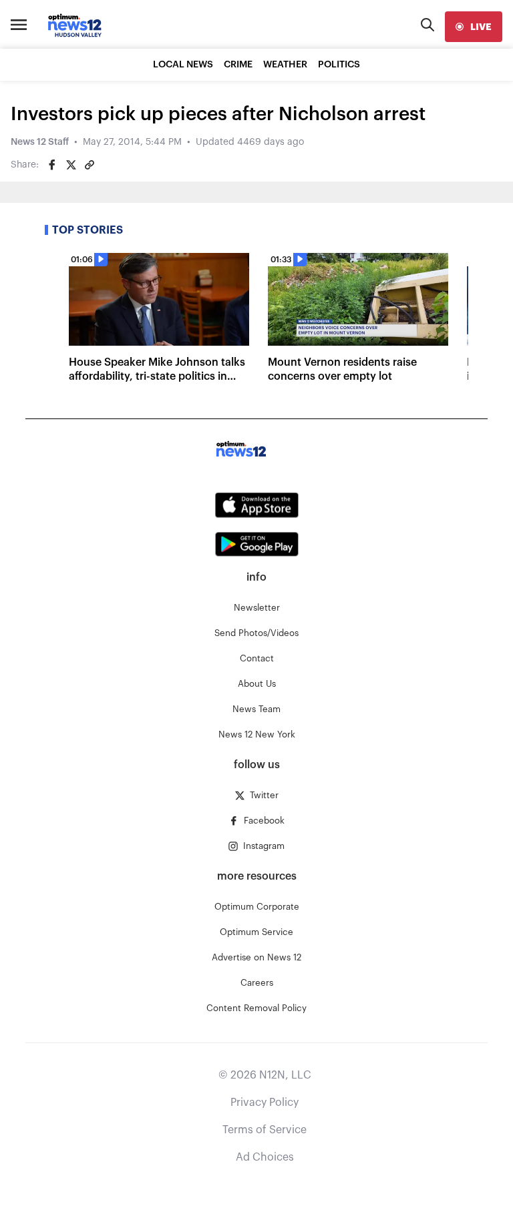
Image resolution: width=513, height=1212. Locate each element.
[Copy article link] (89, 165)
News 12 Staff (40, 142)
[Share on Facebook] (52, 165)
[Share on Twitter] (70, 165)
